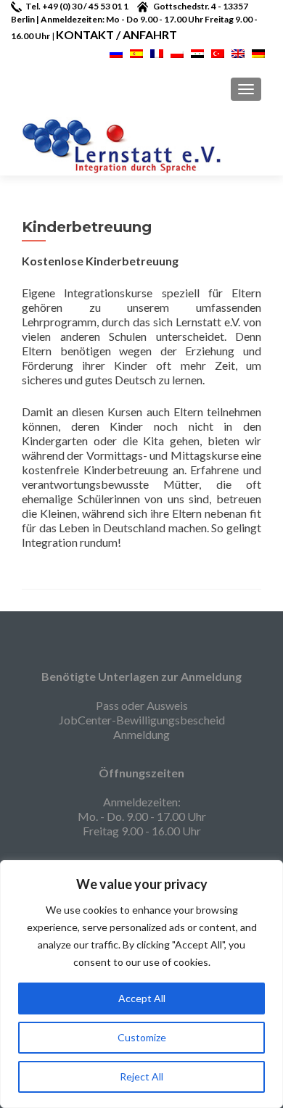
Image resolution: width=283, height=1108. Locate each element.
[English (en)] (238, 52)
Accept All (141, 998)
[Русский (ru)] (116, 52)
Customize (142, 1037)
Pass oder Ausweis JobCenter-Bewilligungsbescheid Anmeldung (142, 719)
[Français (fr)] (156, 52)
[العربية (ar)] (197, 52)
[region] (141, 984)
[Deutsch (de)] (258, 52)
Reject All (141, 1076)
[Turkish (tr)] (217, 52)
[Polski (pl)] (177, 52)
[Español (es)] (136, 52)
